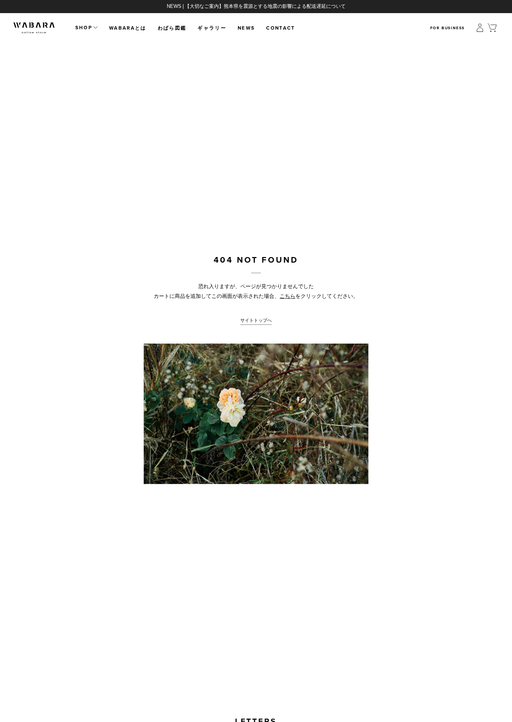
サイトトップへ (256, 320)
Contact (280, 28)
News (246, 28)
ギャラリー (212, 28)
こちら (287, 296)
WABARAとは (128, 28)
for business (447, 28)
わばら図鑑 (172, 28)
